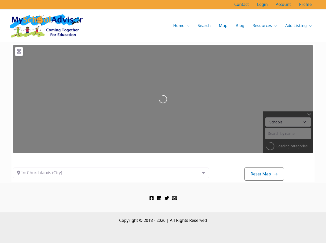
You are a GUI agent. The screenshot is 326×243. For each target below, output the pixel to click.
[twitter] (167, 198)
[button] (186, 25)
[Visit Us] (151, 198)
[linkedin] (159, 198)
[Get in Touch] (174, 198)
